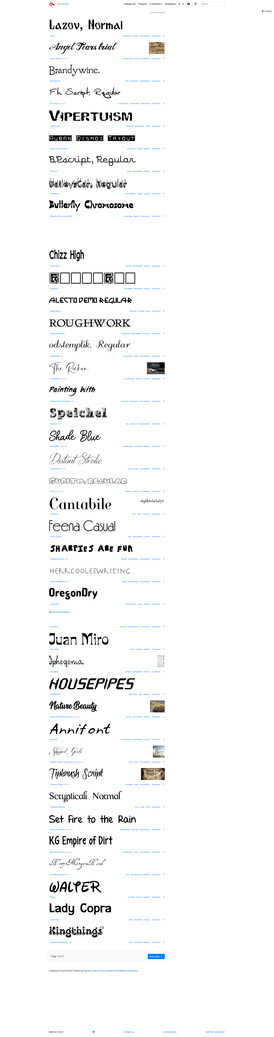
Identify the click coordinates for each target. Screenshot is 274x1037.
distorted (129, 126)
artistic (65, 4)
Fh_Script (53, 104)
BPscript (53, 171)
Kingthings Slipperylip (59, 942)
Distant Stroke (55, 469)
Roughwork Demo (57, 334)
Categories (132, 970)
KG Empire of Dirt (57, 852)
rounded (134, 830)
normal (128, 266)
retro (134, 514)
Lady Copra (54, 920)
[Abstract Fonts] (52, 4)
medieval (126, 36)
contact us (129, 1032)
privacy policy (170, 1032)
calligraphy (127, 356)
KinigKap (53, 289)
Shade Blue (54, 446)
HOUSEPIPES (55, 694)
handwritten (145, 36)
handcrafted (131, 604)
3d (127, 424)
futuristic (133, 311)
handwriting (127, 59)
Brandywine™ (55, 81)
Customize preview (157, 12)
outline (135, 491)
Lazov (52, 36)
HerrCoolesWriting (57, 582)
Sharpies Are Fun (57, 559)
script (136, 59)
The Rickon (54, 379)
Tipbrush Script (56, 784)
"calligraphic (145, 356)
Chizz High (54, 266)
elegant (128, 672)
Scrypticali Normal (57, 807)
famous (139, 897)
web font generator (215, 1032)
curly (130, 762)
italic (132, 649)
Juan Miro (54, 649)
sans (136, 852)
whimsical (145, 216)
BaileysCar (54, 194)
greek (124, 582)
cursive (147, 739)
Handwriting (112, 970)
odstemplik (54, 356)
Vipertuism (54, 126)
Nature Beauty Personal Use (61, 717)
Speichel (53, 424)
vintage (141, 311)
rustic (139, 604)
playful (147, 149)
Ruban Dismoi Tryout (58, 149)
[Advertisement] (107, 234)
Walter (52, 897)
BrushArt (53, 627)
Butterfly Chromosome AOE (61, 216)
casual (147, 194)
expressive (145, 104)
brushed (124, 401)
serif (127, 81)
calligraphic (145, 81)
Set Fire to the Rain (57, 830)
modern (146, 379)
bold (148, 126)
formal (147, 672)
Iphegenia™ (54, 672)
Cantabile (54, 514)
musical (146, 514)
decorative (134, 81)
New (90, 970)
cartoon (128, 491)
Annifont (53, 739)
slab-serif (133, 424)
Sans (95, 970)
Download (156, 36)
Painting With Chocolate (60, 401)
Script (102, 970)
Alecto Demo (55, 311)
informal (146, 334)
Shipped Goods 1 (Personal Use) (63, 762)
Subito (52, 491)
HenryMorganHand (58, 875)
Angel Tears (55, 59)
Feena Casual (55, 537)
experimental (144, 424)
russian (135, 36)
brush (136, 469)
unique (140, 149)
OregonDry (54, 604)
